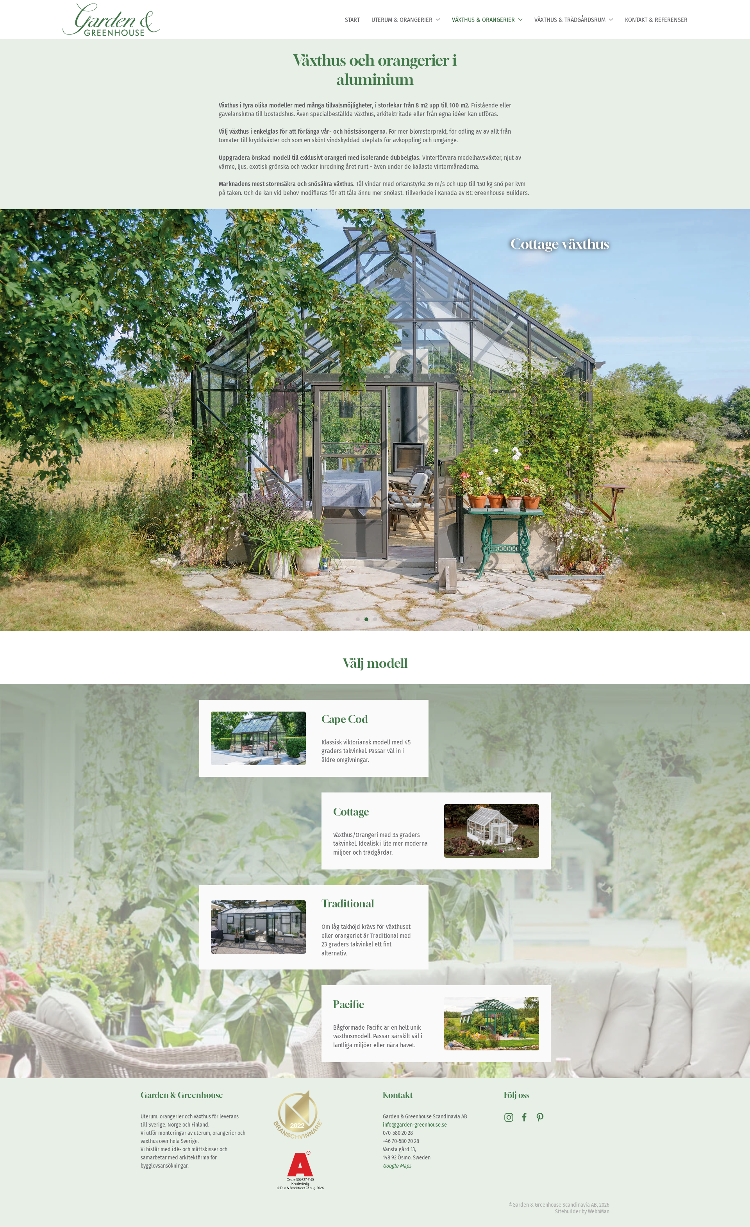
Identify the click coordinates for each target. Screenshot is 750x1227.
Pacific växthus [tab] (392, 619)
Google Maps (397, 1166)
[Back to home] (111, 19)
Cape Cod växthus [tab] (358, 619)
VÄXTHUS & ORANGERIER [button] (483, 19)
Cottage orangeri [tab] (375, 619)
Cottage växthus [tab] (366, 619)
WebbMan (598, 1211)
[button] (14, 420)
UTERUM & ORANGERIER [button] (401, 19)
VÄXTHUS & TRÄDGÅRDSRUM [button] (569, 19)
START (352, 19)
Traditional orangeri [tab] (384, 619)
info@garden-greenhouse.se (415, 1124)
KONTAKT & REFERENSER (656, 19)
